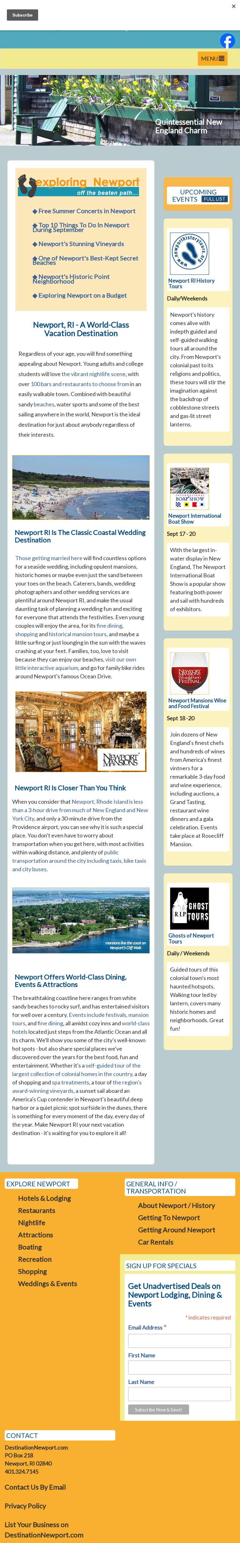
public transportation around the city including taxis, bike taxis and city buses (79, 860)
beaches (44, 404)
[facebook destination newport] (227, 40)
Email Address (147, 1328)
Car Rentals (155, 1242)
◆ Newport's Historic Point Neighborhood (71, 279)
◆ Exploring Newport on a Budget (79, 295)
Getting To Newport (169, 1217)
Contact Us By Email (35, 1487)
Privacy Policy (25, 1505)
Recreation (35, 1259)
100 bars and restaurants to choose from (80, 383)
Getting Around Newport (176, 1229)
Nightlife (31, 1222)
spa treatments (70, 1082)
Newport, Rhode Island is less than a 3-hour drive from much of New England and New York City (80, 810)
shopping (26, 634)
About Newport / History (176, 1205)
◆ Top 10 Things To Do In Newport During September (80, 227)
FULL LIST (214, 199)
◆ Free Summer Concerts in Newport (84, 210)
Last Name (141, 1381)
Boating (30, 1247)
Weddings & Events (47, 1283)
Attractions (35, 1234)
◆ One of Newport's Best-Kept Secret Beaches (85, 260)
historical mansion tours (78, 634)
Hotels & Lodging (44, 1198)
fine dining (109, 625)
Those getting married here (48, 558)
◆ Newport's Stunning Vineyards (78, 243)
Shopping (32, 1271)
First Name (141, 1355)
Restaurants (36, 1210)
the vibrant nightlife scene (94, 373)
